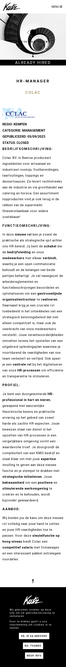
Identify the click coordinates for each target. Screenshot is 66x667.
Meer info (34, 655)
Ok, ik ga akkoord (34, 636)
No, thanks (33, 645)
